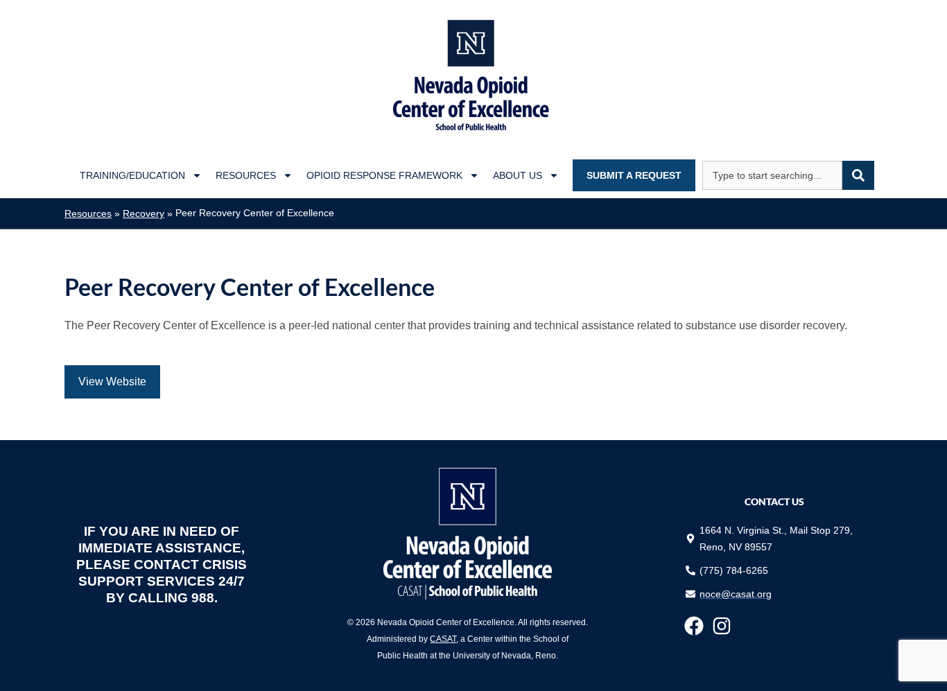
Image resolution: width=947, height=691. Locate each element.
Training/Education (132, 175)
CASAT (443, 639)
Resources (246, 175)
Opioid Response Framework (384, 175)
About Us (517, 175)
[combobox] (772, 175)
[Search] (858, 175)
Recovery (143, 214)
